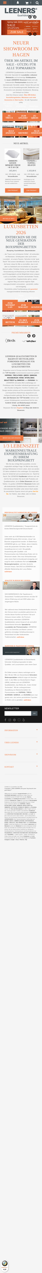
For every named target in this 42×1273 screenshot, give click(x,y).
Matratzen (7, 826)
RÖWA (21, 378)
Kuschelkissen (19, 250)
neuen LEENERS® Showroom (17, 80)
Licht (33, 836)
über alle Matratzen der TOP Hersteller (16, 398)
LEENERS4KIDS (9, 819)
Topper (19, 800)
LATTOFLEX (14, 807)
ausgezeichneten (22, 793)
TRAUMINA (10, 834)
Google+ (12, 839)
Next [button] (35, 17)
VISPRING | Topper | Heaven (32, 163)
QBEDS (26, 375)
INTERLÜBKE (29, 378)
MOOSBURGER (12, 378)
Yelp (26, 839)
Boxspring (10, 250)
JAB (17, 822)
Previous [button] (30, 17)
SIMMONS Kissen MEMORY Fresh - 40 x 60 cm (12, 164)
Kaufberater (23, 476)
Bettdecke (18, 826)
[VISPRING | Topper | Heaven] (31, 154)
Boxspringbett (33, 800)
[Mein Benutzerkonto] (18, 2)
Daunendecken (30, 250)
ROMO (6, 822)
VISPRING (8, 375)
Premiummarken (20, 82)
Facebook (32, 838)
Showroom (28, 484)
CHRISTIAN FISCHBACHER (14, 814)
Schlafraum (32, 810)
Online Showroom (26, 481)
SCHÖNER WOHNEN (10, 795)
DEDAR (7, 820)
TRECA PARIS (18, 375)
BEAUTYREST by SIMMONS (14, 380)
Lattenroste (31, 824)
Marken (29, 797)
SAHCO (11, 820)
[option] (21, 27)
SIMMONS (33, 375)
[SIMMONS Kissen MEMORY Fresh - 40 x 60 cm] (13, 154)
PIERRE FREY (22, 822)
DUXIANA (31, 380)
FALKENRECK (8, 832)
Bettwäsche (13, 800)
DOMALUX (21, 807)
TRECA (28, 692)
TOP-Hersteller (10, 373)
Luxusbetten (25, 75)
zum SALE (16, 32)
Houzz (17, 839)
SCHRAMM (9, 695)
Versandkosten (13, 176)
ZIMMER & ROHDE (19, 820)
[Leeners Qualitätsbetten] (21, 12)
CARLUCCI (12, 822)
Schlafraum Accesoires (20, 798)
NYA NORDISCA (29, 820)
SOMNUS (16, 695)
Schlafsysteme (31, 77)
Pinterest (22, 839)
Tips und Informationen (17, 809)
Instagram (7, 839)
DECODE (25, 814)
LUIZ (31, 814)
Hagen (11, 359)
